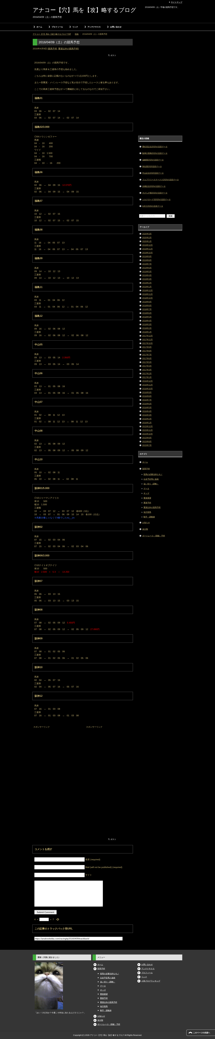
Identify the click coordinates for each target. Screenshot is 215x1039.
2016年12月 (147, 381)
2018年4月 (147, 321)
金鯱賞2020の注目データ (153, 160)
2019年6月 (147, 268)
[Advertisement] (56, 749)
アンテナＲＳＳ (94, 27)
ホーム (39, 27)
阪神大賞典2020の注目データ (154, 153)
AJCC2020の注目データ (152, 206)
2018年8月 (147, 305)
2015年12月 (147, 426)
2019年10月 (147, 253)
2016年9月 (147, 392)
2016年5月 (147, 407)
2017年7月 (147, 355)
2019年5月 (147, 271)
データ (146, 488)
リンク (75, 27)
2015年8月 (147, 441)
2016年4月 (147, 411)
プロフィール (57, 27)
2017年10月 (147, 343)
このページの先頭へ (201, 1033)
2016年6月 (147, 404)
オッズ (146, 493)
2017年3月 (147, 370)
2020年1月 (147, 241)
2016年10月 (147, 389)
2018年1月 (147, 332)
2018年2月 (147, 328)
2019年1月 (147, 287)
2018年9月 (147, 302)
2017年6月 (147, 358)
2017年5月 (147, 362)
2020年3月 (147, 234)
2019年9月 (147, 256)
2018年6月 (147, 313)
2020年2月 (147, 238)
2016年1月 (147, 423)
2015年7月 (147, 445)
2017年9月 (147, 347)
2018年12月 (147, 290)
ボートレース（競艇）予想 (153, 536)
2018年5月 (147, 317)
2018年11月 (147, 294)
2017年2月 (147, 373)
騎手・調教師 (149, 517)
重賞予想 (147, 503)
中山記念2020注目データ (153, 173)
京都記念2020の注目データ (154, 186)
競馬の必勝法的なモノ (153, 474)
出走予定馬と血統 (151, 479)
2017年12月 (147, 336)
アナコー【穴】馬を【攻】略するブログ (84, 10)
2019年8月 (147, 260)
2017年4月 (147, 366)
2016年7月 (147, 400)
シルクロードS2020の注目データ (156, 199)
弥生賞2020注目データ (152, 166)
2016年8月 (147, 396)
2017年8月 (147, 351)
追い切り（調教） (151, 484)
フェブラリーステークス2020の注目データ (160, 180)
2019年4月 (147, 275)
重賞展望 (147, 498)
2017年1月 (147, 377)
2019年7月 (147, 264)
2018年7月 (147, 309)
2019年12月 (147, 245)
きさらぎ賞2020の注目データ (154, 193)
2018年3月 (147, 324)
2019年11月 (147, 249)
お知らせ (146, 522)
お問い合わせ (116, 27)
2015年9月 (147, 438)
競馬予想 (52, 48)
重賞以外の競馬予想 (68, 48)
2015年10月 (147, 434)
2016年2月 (147, 419)
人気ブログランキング (150, 981)
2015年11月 (147, 430)
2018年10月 (147, 298)
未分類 (145, 529)
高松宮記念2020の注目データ (154, 147)
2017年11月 (147, 339)
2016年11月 (147, 385)
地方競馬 (147, 512)
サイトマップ (176, 2)
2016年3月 (147, 415)
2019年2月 (147, 283)
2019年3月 (147, 279)
